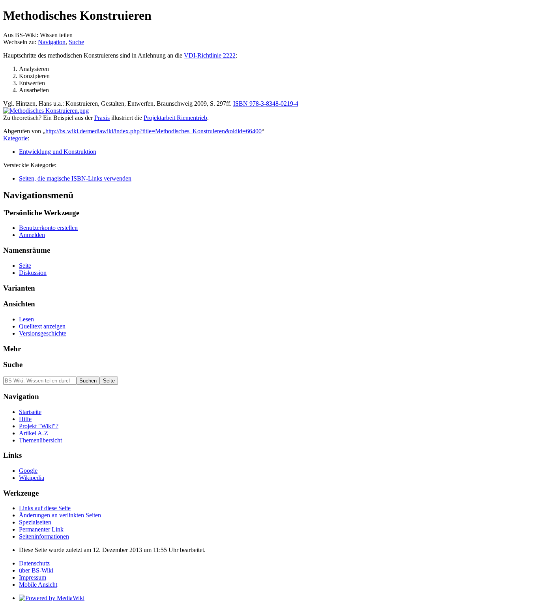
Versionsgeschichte (42, 333)
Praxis (102, 117)
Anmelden (32, 234)
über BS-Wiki (36, 570)
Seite (25, 265)
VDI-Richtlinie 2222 (210, 55)
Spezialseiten (35, 522)
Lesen (26, 319)
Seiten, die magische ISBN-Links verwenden (75, 178)
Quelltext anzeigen (42, 326)
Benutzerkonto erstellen (48, 227)
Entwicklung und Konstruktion (57, 151)
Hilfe (25, 419)
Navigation (52, 42)
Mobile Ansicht (38, 584)
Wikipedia (31, 477)
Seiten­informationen (44, 536)
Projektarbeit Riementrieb (175, 117)
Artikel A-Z (33, 433)
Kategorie (15, 138)
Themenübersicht (40, 440)
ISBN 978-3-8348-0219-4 (265, 103)
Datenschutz (34, 563)
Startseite (30, 411)
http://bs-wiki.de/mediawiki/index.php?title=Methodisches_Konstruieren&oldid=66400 (153, 131)
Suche (76, 42)
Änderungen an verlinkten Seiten (60, 515)
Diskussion (33, 272)
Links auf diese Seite (45, 508)
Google (28, 470)
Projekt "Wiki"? (38, 426)
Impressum (32, 577)
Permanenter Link (41, 529)
